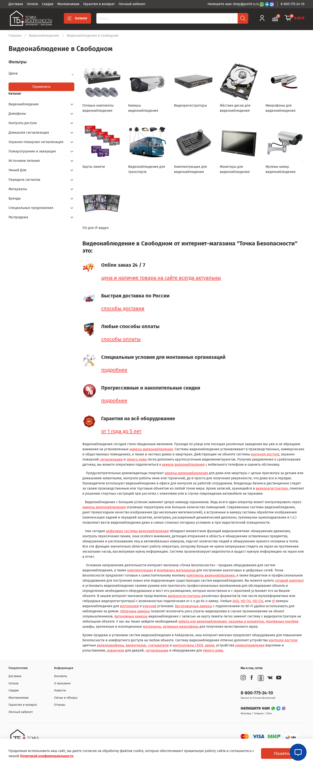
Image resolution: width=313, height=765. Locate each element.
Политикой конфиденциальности (46, 756)
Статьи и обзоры (66, 698)
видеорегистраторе (272, 488)
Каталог (81, 18)
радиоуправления (249, 645)
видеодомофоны (110, 645)
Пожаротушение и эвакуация (32, 151)
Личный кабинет (132, 4)
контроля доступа (265, 454)
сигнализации (111, 459)
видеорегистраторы (184, 596)
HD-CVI (258, 601)
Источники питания (24, 161)
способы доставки (122, 309)
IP (273, 601)
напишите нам (256, 708)
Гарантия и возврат (99, 4)
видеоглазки (136, 645)
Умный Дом (17, 170)
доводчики (115, 650)
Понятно (282, 753)
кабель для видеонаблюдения (202, 621)
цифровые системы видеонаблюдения (137, 531)
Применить (41, 87)
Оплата (32, 4)
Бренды (15, 198)
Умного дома (213, 650)
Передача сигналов (24, 180)
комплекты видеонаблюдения (210, 575)
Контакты (60, 676)
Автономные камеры (131, 616)
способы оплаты (121, 339)
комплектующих (140, 570)
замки (209, 645)
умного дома (136, 459)
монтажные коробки (282, 621)
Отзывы (59, 705)
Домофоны (17, 114)
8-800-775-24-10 (292, 4)
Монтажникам (68, 4)
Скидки (47, 4)
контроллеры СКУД (188, 645)
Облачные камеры (135, 611)
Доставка (16, 4)
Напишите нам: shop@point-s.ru (234, 4)
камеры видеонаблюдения (151, 449)
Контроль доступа (23, 123)
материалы (152, 626)
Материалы (18, 189)
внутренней (129, 606)
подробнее (114, 370)
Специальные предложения (31, 208)
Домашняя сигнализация (29, 132)
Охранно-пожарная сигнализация (36, 142)
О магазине (62, 683)
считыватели (158, 645)
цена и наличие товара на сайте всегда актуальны (161, 278)
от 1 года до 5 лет (121, 431)
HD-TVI (246, 601)
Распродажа (18, 217)
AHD (236, 601)
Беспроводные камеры (193, 606)
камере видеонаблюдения (183, 464)
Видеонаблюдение (44, 35)
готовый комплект (289, 580)
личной (150, 606)
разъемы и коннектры (246, 621)
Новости (60, 690)
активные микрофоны (181, 626)
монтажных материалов (176, 570)
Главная (15, 35)
